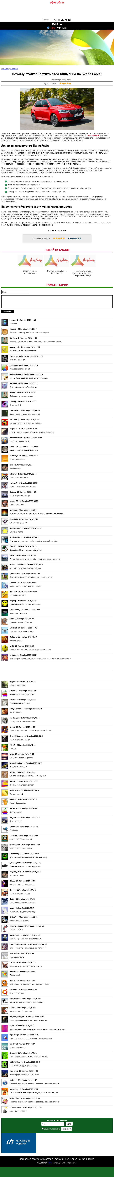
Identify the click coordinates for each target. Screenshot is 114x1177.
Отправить (7, 311)
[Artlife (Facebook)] (69, 20)
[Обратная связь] (59, 20)
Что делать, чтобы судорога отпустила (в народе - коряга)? (83, 273)
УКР (59, 27)
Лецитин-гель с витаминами (30, 272)
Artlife (50, 1163)
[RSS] (66, 20)
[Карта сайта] (62, 20)
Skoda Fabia (93, 135)
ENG (64, 27)
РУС (53, 27)
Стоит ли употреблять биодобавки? (56, 272)
